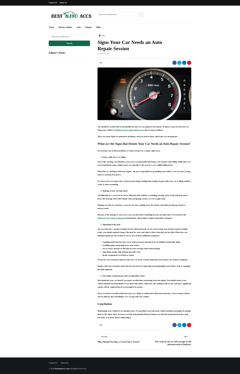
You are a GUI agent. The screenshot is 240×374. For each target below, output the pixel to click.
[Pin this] (189, 63)
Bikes (98, 27)
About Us (63, 3)
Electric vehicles (65, 27)
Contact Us (53, 3)
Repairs (88, 27)
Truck (51, 27)
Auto (78, 27)
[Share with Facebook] (174, 63)
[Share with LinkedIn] (184, 63)
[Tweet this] (179, 63)
